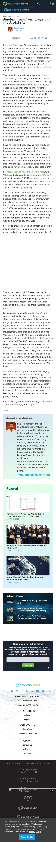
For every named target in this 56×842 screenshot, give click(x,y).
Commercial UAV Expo (27, 733)
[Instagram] (27, 691)
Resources (27, 711)
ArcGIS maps (26, 82)
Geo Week (27, 729)
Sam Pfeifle (19, 28)
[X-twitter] (17, 691)
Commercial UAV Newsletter (27, 705)
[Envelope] (42, 691)
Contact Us (27, 745)
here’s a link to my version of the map (25, 172)
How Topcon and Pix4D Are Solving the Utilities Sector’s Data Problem (31, 617)
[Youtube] (37, 691)
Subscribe (28, 665)
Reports (27, 719)
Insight (16, 38)
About (27, 741)
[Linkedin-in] (32, 691)
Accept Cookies (27, 837)
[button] (35, 38)
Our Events (27, 725)
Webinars (27, 715)
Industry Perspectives (18, 496)
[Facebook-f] (22, 691)
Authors (27, 753)
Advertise (27, 749)
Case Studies (14, 559)
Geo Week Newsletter (27, 701)
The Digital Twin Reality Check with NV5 (32, 602)
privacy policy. (35, 832)
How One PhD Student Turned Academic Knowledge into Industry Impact (31, 610)
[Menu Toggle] (52, 4)
